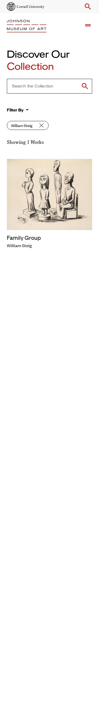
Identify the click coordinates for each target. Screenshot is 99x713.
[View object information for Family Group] (49, 194)
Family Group (24, 237)
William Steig (21, 125)
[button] (87, 6)
